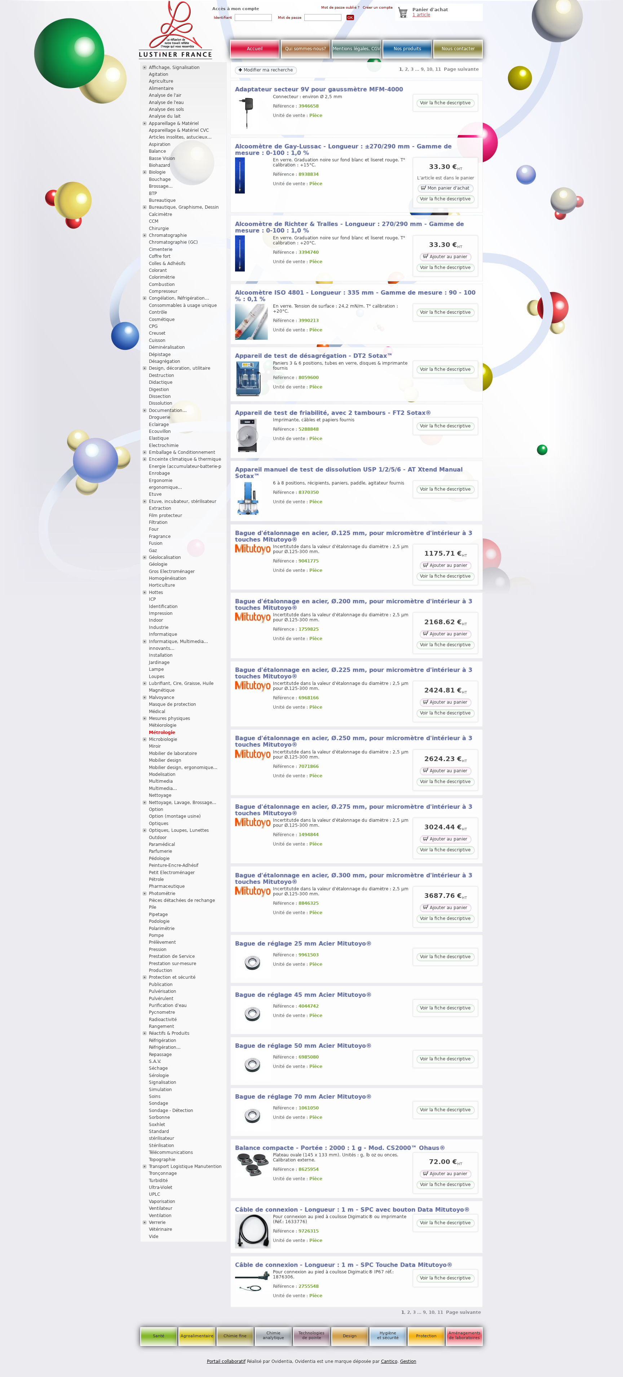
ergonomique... (165, 487)
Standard (159, 1131)
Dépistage (160, 354)
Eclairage (159, 424)
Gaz (153, 550)
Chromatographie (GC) (173, 242)
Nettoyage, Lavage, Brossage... (182, 802)
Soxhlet (157, 1124)
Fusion (156, 543)
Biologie (157, 172)
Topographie (162, 1159)
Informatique (163, 634)
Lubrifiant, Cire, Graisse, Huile (181, 683)
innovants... (161, 648)
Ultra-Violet (160, 1187)
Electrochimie (163, 445)
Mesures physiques (169, 718)
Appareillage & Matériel (174, 123)
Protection (426, 1336)
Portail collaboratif (226, 1361)
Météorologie (162, 725)
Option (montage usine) (175, 816)
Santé (158, 1336)
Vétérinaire (160, 1229)
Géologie (158, 564)
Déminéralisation (167, 347)
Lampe (156, 669)
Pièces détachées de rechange (182, 900)
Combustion (162, 284)
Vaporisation (162, 1201)
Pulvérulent (161, 998)
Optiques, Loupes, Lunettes (179, 830)
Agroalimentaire (197, 1336)
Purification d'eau (168, 1005)
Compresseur (163, 291)
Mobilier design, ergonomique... (183, 767)
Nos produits (407, 48)
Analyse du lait (165, 116)
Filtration (158, 522)
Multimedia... (163, 788)
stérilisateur (161, 1138)
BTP (153, 193)
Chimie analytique (273, 1335)
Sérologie (159, 1075)
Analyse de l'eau (166, 102)
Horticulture (162, 585)
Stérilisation (161, 1145)
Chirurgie (159, 228)
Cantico (389, 1361)
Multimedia (161, 781)
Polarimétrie (161, 928)
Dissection (160, 396)
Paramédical (162, 844)
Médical (157, 711)
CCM (153, 221)
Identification (163, 606)
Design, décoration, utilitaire (179, 368)
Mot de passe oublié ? (340, 7)
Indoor (156, 620)
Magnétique (161, 690)
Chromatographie (168, 235)
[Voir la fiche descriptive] (246, 128)
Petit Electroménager (172, 872)
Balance (157, 151)
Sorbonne (159, 1117)
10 (429, 69)
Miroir (155, 746)
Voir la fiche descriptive (445, 102)
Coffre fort (160, 256)
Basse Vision (162, 158)
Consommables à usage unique (183, 305)
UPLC (154, 1194)
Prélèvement (162, 942)
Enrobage (159, 473)
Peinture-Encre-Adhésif (173, 865)
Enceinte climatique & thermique (185, 459)
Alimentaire (161, 88)
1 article (421, 14)
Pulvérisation (162, 991)
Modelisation (162, 774)
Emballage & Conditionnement (182, 452)
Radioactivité (163, 1019)
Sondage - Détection (171, 1110)
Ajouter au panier (447, 256)
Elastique (159, 438)
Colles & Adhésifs (167, 263)
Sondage (158, 1103)
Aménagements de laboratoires (465, 1335)
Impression (161, 613)
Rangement (161, 1026)
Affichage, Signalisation (174, 67)
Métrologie (162, 732)
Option (156, 809)
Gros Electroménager (172, 571)
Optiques (158, 823)
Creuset (157, 333)
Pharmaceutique (167, 886)
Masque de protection (172, 704)
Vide (153, 1236)
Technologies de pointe (311, 1335)
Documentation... (168, 410)
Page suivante (461, 69)
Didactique (160, 382)
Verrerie (157, 1222)
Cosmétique (161, 319)
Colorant (158, 270)
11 (438, 69)
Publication (161, 984)
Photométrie (162, 893)
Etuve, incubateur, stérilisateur (182, 501)
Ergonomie (160, 480)
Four (154, 529)
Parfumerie (160, 851)
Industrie (158, 627)
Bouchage (160, 179)
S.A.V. (155, 1061)
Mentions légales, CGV (356, 48)
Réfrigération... (165, 1047)
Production (160, 970)
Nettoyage (160, 795)
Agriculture (161, 81)
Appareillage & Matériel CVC (179, 130)
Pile (152, 907)
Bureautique (162, 200)
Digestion (159, 389)
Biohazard (159, 165)
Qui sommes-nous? (305, 48)
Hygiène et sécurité (388, 1335)
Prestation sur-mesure (172, 963)
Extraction (160, 508)
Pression (158, 949)
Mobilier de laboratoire (173, 753)
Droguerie (159, 417)
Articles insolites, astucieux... (180, 137)
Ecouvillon (160, 431)
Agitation (158, 74)
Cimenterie (160, 249)
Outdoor (158, 837)
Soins (154, 1096)
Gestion (408, 1361)
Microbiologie (163, 739)
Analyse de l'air (165, 95)
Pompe (156, 935)
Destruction (161, 375)
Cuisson (157, 340)
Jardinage (159, 662)
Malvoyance (161, 697)
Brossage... (161, 186)
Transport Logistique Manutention (185, 1166)
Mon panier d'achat (447, 188)
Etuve (155, 494)
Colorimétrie (162, 277)
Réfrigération (162, 1040)
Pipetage (158, 914)
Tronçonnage (163, 1173)
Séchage (158, 1068)
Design (350, 1336)
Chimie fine (235, 1336)
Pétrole (156, 879)
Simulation (160, 1089)
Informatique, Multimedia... (178, 641)
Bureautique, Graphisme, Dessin (184, 207)
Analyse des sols (166, 109)
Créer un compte (378, 7)
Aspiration (160, 144)
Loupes (156, 676)
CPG (153, 326)
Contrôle (158, 312)
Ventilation (160, 1215)
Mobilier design (165, 760)
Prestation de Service (172, 956)
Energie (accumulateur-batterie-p (185, 466)
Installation (161, 655)
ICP (152, 599)
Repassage (160, 1054)
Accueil (254, 48)
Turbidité (158, 1180)
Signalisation (162, 1082)
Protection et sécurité (172, 977)
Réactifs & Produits (169, 1033)
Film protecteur (165, 515)
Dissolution (160, 403)
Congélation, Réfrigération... (179, 298)
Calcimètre (160, 214)
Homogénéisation (167, 578)
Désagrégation (164, 361)
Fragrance (160, 536)
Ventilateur (160, 1208)
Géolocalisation (165, 557)
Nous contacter (458, 48)
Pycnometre (162, 1012)
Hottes (156, 592)
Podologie (159, 921)
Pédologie (159, 858)
